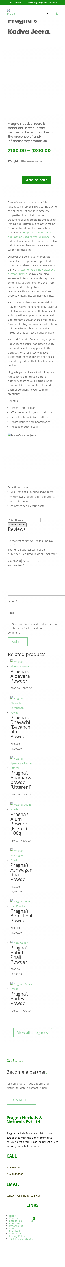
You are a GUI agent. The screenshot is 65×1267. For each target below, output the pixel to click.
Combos (14, 1218)
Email (12, 612)
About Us (14, 1223)
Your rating (14, 561)
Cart (11, 1228)
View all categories (32, 1032)
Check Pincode (17, 524)
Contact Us (15, 1233)
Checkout (14, 1231)
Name (12, 601)
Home (12, 1215)
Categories (15, 1221)
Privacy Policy (17, 1236)
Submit (18, 641)
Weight (13, 161)
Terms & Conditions (21, 1238)
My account (16, 1226)
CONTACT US (21, 1100)
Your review (16, 565)
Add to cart (36, 179)
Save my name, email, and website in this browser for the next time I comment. (32, 628)
